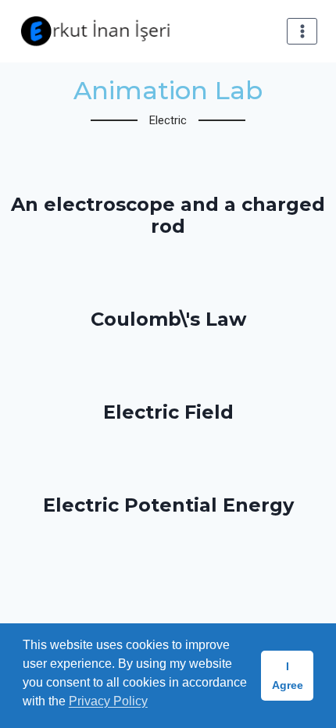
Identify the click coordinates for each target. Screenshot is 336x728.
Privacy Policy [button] (108, 701)
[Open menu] (302, 31)
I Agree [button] (287, 675)
